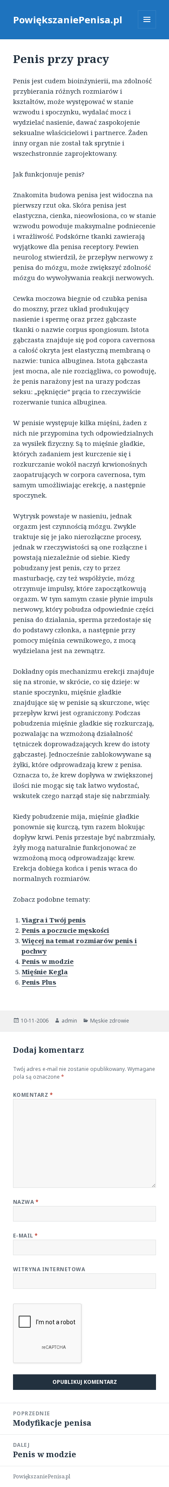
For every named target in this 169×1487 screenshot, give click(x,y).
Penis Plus (39, 982)
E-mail (25, 1235)
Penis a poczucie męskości (65, 930)
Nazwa (26, 1202)
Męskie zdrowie (109, 1020)
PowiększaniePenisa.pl (67, 19)
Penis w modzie (48, 961)
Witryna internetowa (49, 1269)
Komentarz (33, 1095)
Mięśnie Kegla (45, 971)
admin (69, 1020)
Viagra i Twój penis (54, 920)
